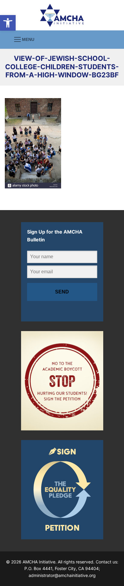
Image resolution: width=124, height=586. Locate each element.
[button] (8, 23)
